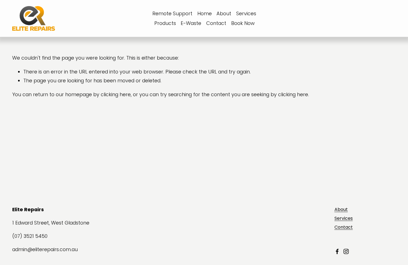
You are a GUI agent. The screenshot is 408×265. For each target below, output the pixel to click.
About (223, 13)
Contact (216, 23)
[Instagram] (346, 251)
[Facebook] (337, 251)
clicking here (116, 94)
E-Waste (191, 23)
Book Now (243, 23)
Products (165, 23)
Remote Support (172, 13)
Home (204, 13)
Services (246, 13)
